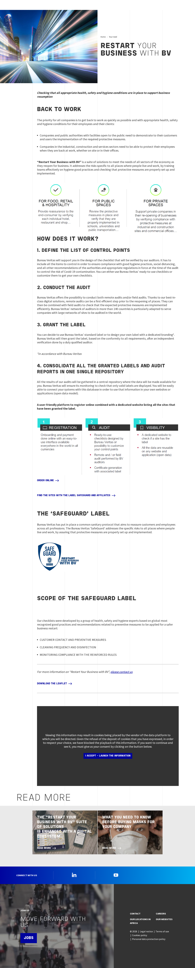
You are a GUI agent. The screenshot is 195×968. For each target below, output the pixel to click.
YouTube (116, 875)
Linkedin (74, 875)
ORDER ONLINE (45, 480)
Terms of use (162, 931)
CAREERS (161, 913)
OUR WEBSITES (164, 919)
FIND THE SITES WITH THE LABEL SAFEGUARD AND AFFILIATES (73, 495)
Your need (113, 37)
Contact (135, 913)
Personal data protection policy (148, 939)
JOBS (29, 938)
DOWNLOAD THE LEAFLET (52, 684)
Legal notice (146, 931)
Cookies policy (139, 935)
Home (103, 37)
